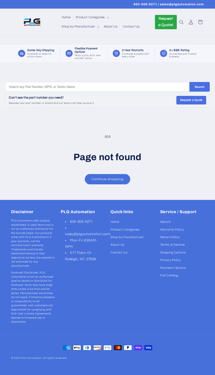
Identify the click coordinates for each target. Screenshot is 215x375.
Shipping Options (173, 252)
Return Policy (170, 237)
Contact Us (118, 252)
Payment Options (173, 267)
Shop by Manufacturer (127, 237)
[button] (92, 17)
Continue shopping (108, 179)
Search (200, 86)
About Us (117, 244)
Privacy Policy (170, 260)
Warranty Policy (172, 229)
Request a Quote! (165, 22)
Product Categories (124, 229)
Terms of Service (172, 244)
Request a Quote (191, 100)
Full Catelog (169, 275)
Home (114, 221)
